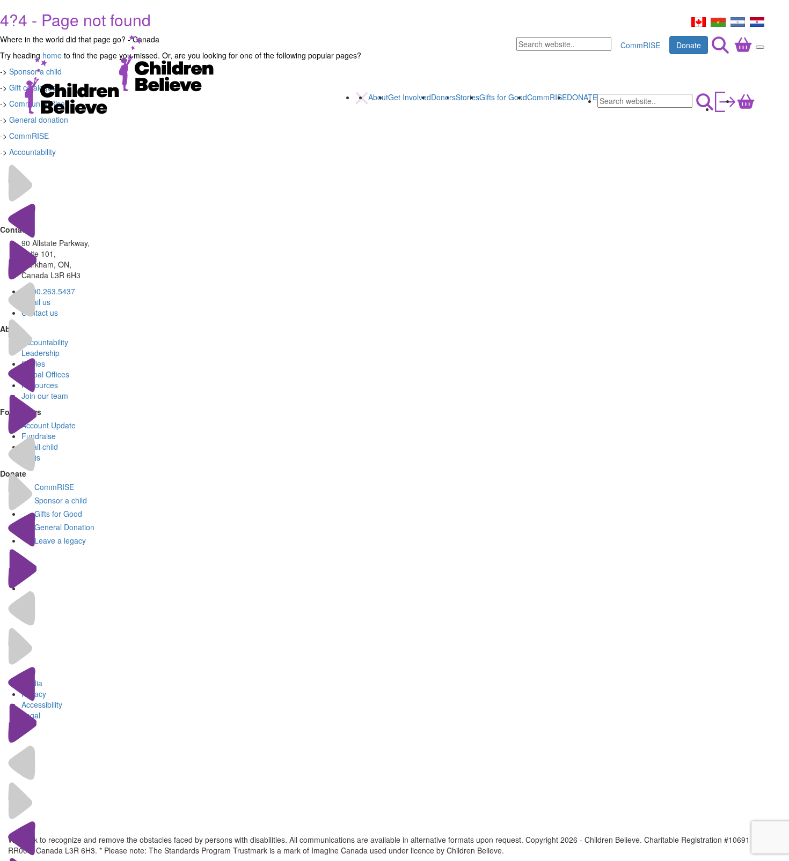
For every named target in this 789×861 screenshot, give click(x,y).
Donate (688, 45)
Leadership (40, 352)
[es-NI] (737, 21)
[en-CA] (698, 21)
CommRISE (640, 45)
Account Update (48, 425)
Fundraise (38, 435)
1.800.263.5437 (48, 291)
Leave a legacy (60, 540)
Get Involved (409, 97)
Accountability (32, 151)
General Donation (64, 527)
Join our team (44, 395)
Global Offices (45, 374)
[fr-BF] (718, 21)
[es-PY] (757, 21)
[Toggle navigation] (760, 47)
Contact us (39, 312)
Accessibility (41, 704)
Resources (39, 385)
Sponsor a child (60, 500)
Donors (443, 97)
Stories (467, 97)
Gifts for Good (503, 97)
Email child (39, 446)
